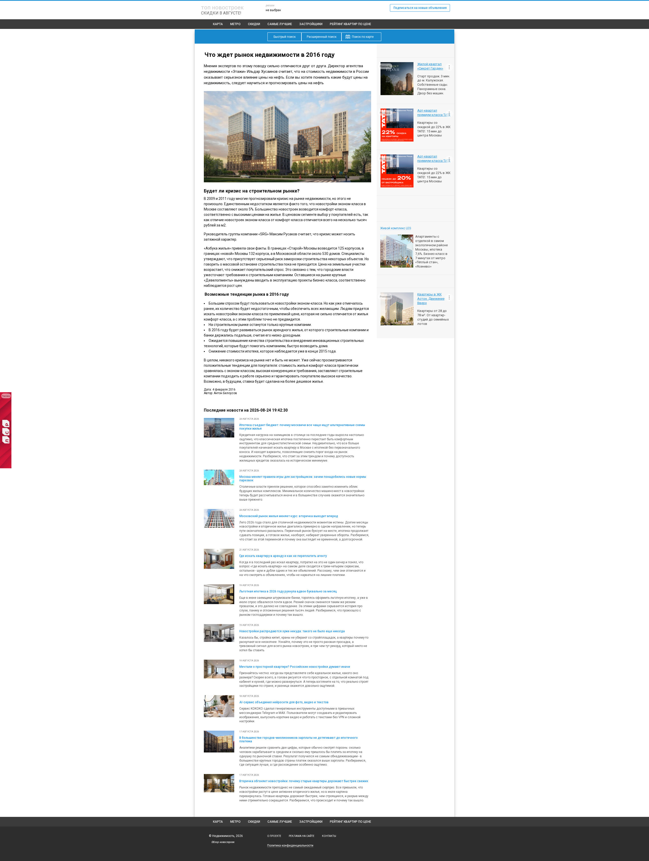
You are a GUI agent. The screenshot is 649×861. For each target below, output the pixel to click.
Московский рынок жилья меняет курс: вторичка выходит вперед (288, 516)
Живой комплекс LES (395, 228)
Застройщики (310, 24)
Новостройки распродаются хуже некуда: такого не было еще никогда (292, 631)
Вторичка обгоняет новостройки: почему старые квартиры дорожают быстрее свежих (303, 781)
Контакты (329, 836)
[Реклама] (5, 467)
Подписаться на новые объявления (420, 8)
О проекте (274, 836)
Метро (235, 24)
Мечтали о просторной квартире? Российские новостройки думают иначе (294, 667)
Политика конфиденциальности (290, 845)
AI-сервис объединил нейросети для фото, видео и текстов (284, 702)
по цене (350, 24)
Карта (218, 24)
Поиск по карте (363, 37)
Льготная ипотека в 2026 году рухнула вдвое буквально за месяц (288, 591)
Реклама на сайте (301, 836)
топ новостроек (222, 7)
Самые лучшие (279, 24)
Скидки (254, 24)
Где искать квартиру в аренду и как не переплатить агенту (283, 556)
